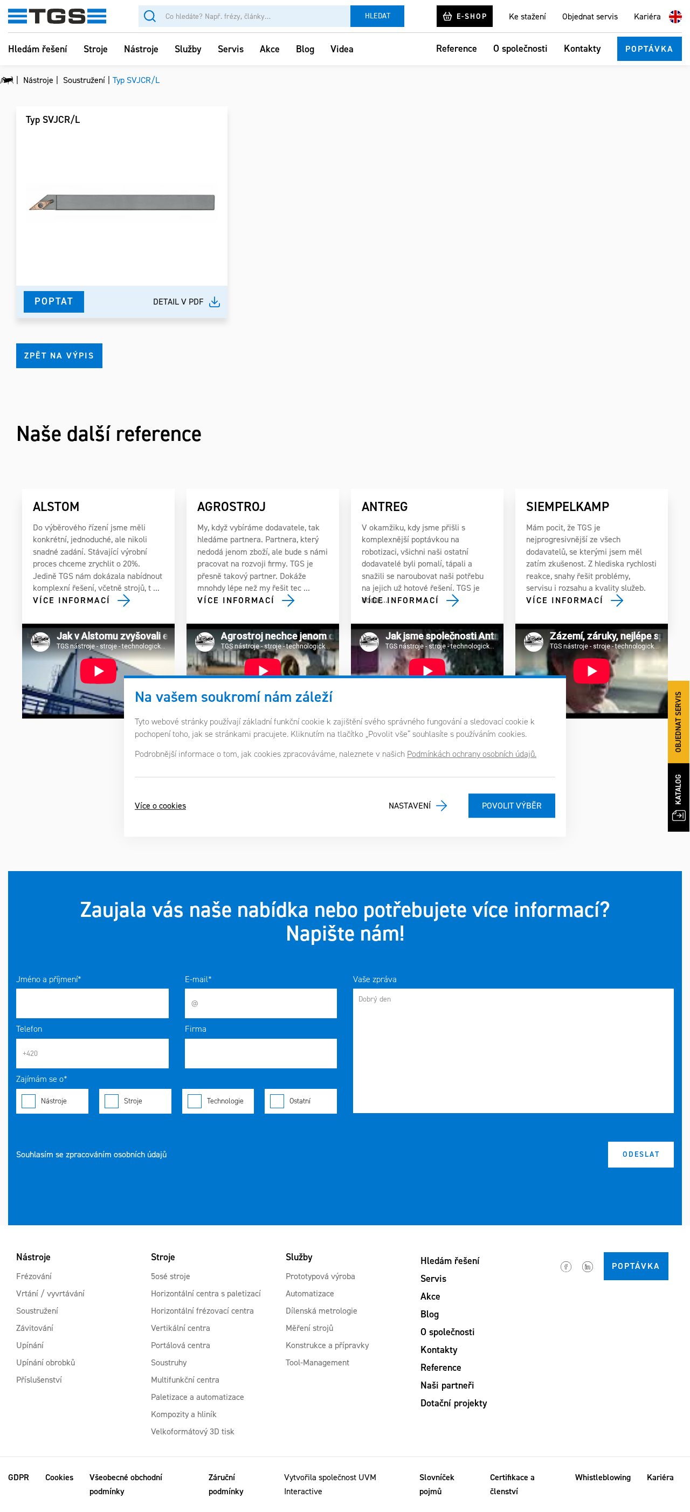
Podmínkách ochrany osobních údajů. (471, 754)
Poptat (53, 301)
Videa (342, 49)
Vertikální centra (180, 1328)
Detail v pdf (178, 301)
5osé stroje (170, 1276)
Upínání (30, 1345)
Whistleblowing (603, 1477)
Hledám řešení (37, 49)
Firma (195, 1028)
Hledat (377, 16)
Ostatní (299, 1101)
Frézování (34, 1276)
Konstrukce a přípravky (327, 1345)
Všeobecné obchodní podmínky (125, 1484)
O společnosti (520, 48)
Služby (188, 49)
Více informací (72, 600)
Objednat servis (590, 16)
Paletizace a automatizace (197, 1397)
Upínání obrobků (45, 1362)
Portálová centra (180, 1345)
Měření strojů (309, 1328)
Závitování (34, 1328)
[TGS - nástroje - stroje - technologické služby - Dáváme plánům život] (6, 80)
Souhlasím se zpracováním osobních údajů (91, 1154)
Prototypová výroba (320, 1276)
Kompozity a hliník (184, 1414)
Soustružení (37, 1310)
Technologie (225, 1101)
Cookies (59, 1477)
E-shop (472, 16)
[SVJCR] (122, 202)
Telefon (29, 1028)
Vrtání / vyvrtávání (50, 1293)
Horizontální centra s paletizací (206, 1293)
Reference (456, 48)
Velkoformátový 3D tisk (192, 1431)
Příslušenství (39, 1379)
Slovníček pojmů (436, 1484)
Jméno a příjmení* (48, 979)
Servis (231, 49)
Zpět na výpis (59, 355)
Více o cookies (160, 805)
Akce (270, 49)
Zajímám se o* (41, 1079)
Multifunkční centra (185, 1379)
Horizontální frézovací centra (202, 1310)
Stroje (96, 49)
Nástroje (141, 49)
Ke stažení (527, 16)
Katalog (678, 789)
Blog (305, 49)
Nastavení (410, 805)
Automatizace (310, 1293)
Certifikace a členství (512, 1484)
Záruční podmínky (226, 1484)
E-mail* (198, 979)
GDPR (18, 1477)
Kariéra (647, 16)
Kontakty (582, 48)
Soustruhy (169, 1362)
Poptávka (649, 48)
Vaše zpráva (375, 979)
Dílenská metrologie (321, 1310)
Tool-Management (317, 1362)
